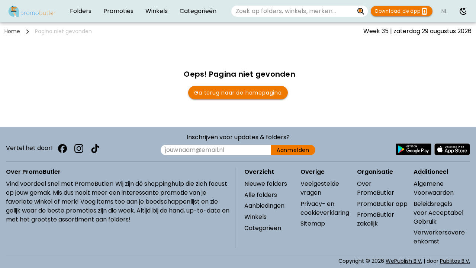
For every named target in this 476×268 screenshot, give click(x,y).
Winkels (255, 217)
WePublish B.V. (404, 261)
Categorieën (262, 228)
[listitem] (80, 11)
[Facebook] (62, 148)
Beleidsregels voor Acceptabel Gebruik (438, 213)
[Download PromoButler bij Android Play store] (413, 149)
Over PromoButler (375, 188)
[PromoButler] (32, 11)
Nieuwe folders (265, 183)
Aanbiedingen (264, 205)
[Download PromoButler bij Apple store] (452, 149)
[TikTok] (95, 148)
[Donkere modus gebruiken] (463, 11)
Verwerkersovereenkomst (439, 237)
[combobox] (293, 11)
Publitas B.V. (455, 261)
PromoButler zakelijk (375, 219)
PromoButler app (382, 204)
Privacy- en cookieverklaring (324, 208)
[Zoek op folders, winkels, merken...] (361, 11)
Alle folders (260, 195)
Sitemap (312, 223)
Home (12, 31)
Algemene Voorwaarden (434, 188)
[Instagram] (79, 148)
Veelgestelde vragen (319, 188)
